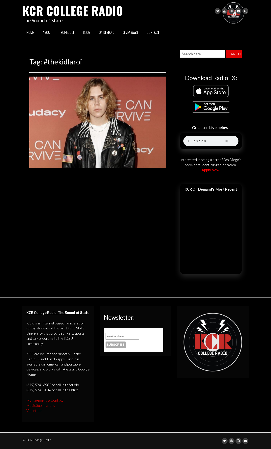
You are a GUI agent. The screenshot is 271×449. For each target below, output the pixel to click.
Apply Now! (211, 170)
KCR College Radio (72, 10)
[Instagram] (231, 11)
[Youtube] (225, 11)
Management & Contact (44, 400)
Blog (86, 32)
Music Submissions (40, 405)
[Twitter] (218, 11)
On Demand (106, 32)
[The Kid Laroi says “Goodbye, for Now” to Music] (97, 121)
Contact (153, 32)
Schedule (67, 32)
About (47, 32)
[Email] (238, 11)
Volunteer (34, 410)
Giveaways (130, 32)
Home (30, 32)
